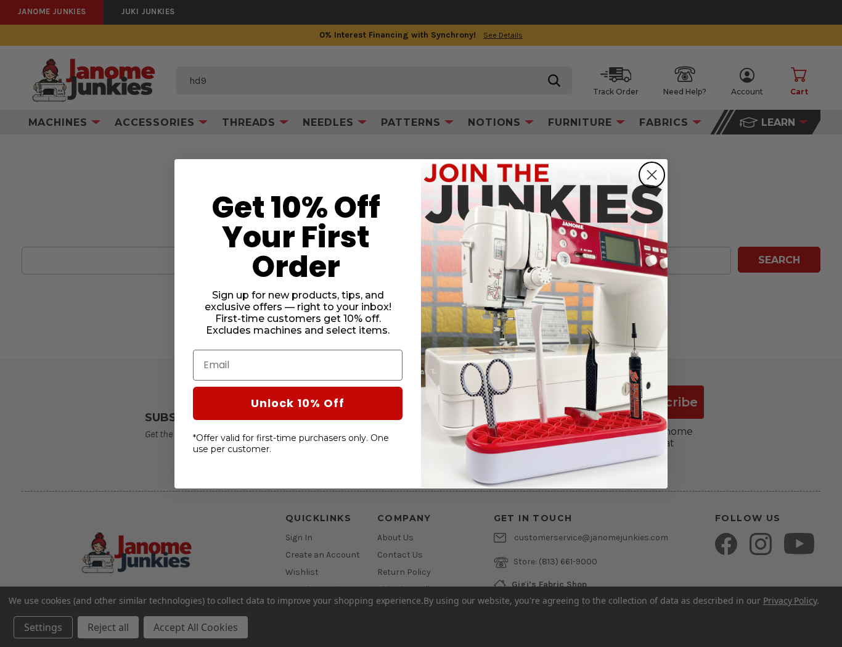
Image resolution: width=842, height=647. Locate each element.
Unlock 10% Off (298, 402)
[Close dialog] (652, 175)
